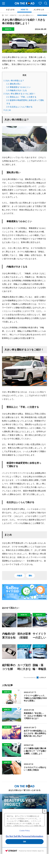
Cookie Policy (24, 831)
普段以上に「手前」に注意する (21, 97)
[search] (45, 3)
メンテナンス (38, 10)
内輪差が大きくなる (16, 90)
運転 (30, 576)
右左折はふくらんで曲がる (19, 107)
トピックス (10, 10)
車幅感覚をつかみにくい (18, 87)
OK (24, 841)
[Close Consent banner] (44, 811)
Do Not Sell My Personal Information (24, 836)
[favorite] (40, 3)
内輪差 (19, 576)
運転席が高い (13, 84)
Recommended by (30, 677)
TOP (6, 15)
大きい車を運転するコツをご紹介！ (20, 94)
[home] (3, 15)
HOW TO (24, 10)
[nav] (3, 3)
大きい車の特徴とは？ (14, 80)
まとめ (7, 110)
